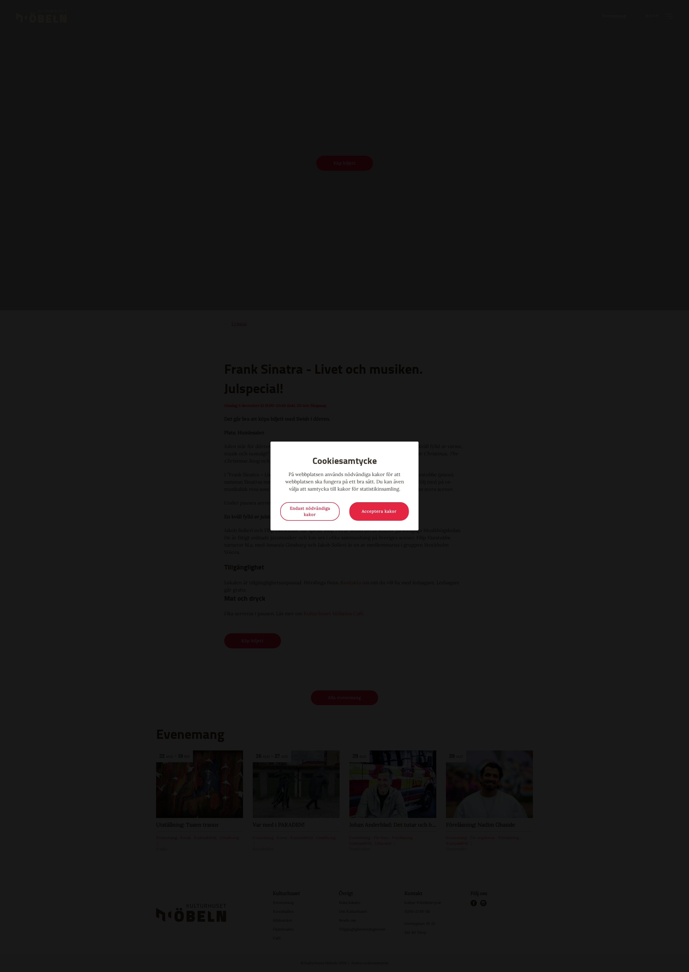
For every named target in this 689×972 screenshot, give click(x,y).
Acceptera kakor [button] (379, 511)
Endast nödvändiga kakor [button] (310, 511)
